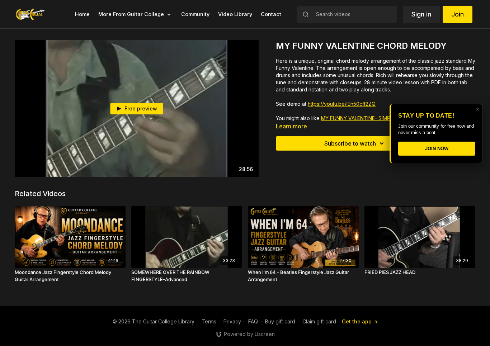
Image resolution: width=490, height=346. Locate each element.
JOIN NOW (436, 148)
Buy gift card (280, 321)
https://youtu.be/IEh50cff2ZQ (342, 104)
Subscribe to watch (350, 143)
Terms (209, 321)
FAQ (253, 321)
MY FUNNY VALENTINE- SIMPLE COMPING (370, 118)
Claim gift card (319, 321)
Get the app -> (360, 321)
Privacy (232, 321)
